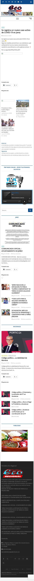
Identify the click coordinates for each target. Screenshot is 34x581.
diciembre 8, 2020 (6, 35)
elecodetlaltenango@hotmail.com (10, 552)
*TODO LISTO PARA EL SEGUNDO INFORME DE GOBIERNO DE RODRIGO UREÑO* (20, 302)
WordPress (28, 572)
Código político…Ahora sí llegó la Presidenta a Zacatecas (21, 403)
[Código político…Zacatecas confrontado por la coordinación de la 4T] (5, 412)
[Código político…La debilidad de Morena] (17, 342)
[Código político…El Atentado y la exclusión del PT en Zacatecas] (5, 394)
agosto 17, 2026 (5, 363)
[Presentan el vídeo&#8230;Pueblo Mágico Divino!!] (7, 103)
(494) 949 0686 (7, 549)
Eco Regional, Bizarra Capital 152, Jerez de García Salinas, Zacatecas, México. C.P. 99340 (15, 544)
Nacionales (4, 355)
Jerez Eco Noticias (6, 572)
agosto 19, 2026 (5, 253)
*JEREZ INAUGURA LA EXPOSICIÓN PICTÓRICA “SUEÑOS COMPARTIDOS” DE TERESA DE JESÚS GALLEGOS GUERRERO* (21, 289)
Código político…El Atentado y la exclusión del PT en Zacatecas (21, 394)
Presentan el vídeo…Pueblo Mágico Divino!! (6, 109)
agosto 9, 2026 (16, 398)
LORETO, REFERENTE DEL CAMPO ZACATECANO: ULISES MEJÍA (15, 501)
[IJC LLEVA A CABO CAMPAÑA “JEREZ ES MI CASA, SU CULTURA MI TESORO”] (7, 122)
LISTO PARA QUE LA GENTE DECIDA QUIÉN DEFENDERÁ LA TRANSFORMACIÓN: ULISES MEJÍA (16, 496)
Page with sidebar (15, 569)
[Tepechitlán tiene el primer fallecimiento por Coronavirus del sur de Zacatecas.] (22, 103)
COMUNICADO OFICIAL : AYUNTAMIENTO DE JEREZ (11, 249)
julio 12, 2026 (15, 406)
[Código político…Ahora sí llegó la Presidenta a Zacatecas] (5, 404)
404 (22, 569)
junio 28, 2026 (16, 416)
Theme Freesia (22, 572)
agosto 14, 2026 (16, 319)
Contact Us (29, 569)
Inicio (7, 569)
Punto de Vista (12, 355)
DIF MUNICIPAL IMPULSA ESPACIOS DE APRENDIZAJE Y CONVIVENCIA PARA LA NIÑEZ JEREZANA (21, 313)
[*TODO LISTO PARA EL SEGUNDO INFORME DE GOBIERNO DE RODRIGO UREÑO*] (5, 301)
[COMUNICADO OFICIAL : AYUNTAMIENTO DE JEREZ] (17, 233)
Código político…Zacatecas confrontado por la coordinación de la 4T (20, 412)
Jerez (3, 27)
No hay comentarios (16, 253)
